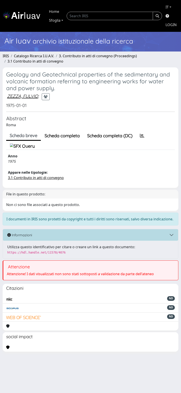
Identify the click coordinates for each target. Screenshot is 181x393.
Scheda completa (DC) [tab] (109, 135)
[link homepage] (23, 16)
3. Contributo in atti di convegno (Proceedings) (98, 55)
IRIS (6, 55)
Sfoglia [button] (54, 20)
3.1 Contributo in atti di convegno (35, 61)
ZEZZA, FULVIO (22, 96)
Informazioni (21, 235)
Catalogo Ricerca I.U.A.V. (34, 55)
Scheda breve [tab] (23, 135)
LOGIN (171, 24)
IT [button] (167, 7)
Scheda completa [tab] (62, 135)
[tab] (142, 135)
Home (54, 11)
